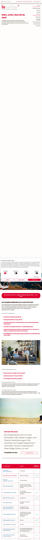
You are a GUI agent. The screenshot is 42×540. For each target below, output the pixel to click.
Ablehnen (7, 279)
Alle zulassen (34, 279)
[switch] (15, 273)
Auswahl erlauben (21, 279)
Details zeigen (36, 276)
